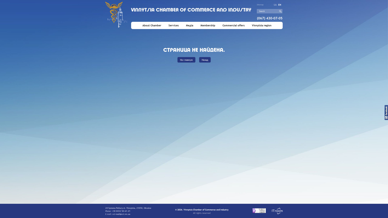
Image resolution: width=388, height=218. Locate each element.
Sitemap (260, 5)
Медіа (189, 25)
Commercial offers (233, 25)
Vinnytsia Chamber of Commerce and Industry (191, 10)
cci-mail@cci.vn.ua (121, 214)
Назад (205, 59)
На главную (186, 59)
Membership (208, 25)
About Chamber (151, 25)
